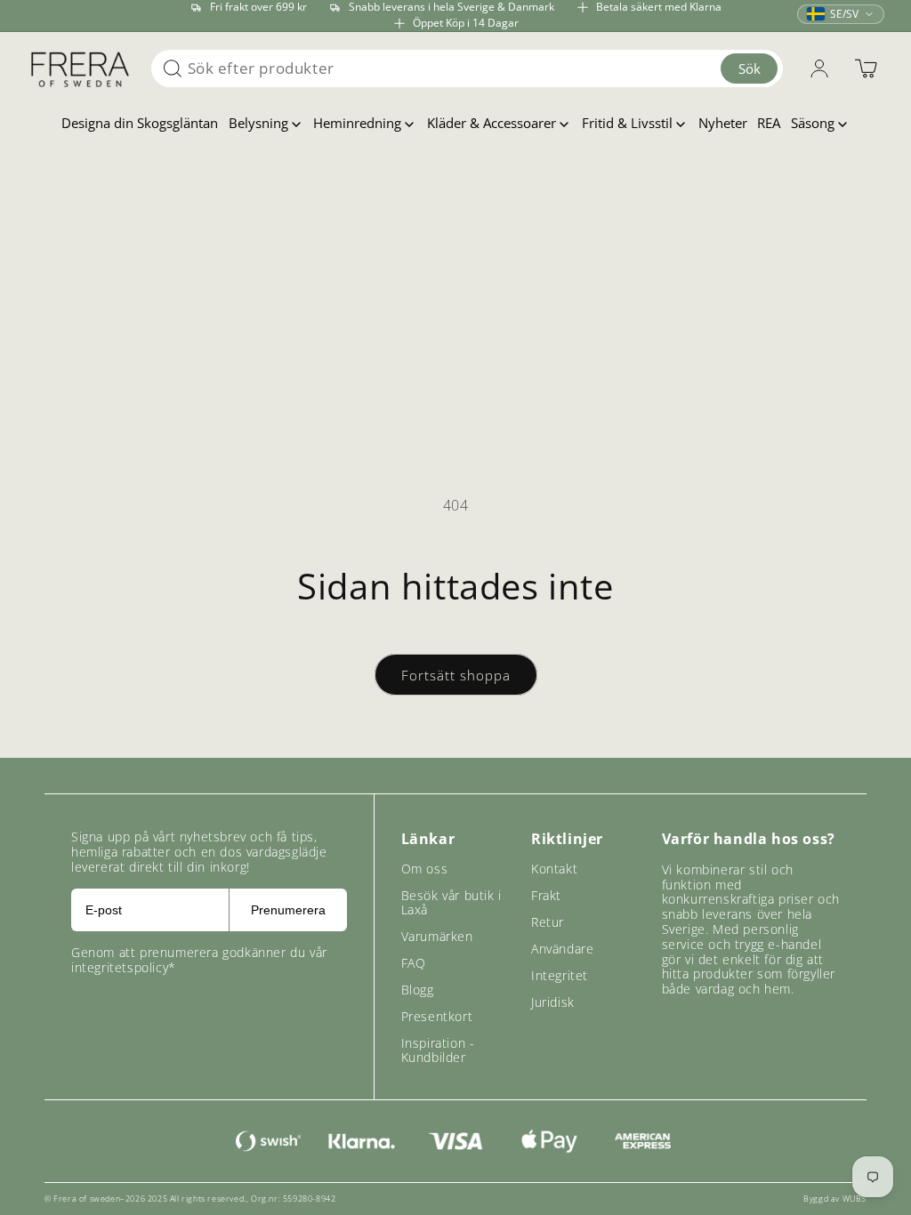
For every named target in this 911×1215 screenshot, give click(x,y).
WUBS (854, 1198)
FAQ (413, 962)
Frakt (546, 895)
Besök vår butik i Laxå (451, 902)
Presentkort (437, 1016)
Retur (547, 921)
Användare (562, 948)
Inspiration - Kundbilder (438, 1050)
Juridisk (553, 1002)
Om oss (424, 868)
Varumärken (437, 936)
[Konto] (819, 68)
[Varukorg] (865, 68)
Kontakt (554, 868)
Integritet (559, 975)
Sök (749, 68)
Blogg (417, 989)
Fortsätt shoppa (456, 675)
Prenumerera (288, 910)
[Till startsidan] (80, 68)
